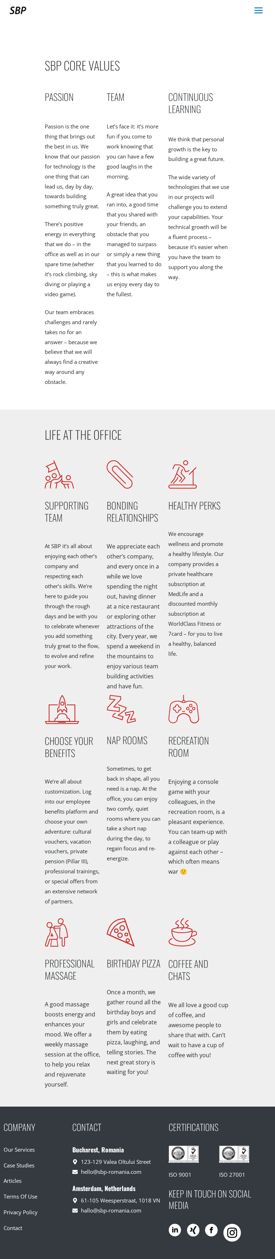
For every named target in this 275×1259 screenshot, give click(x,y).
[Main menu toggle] (258, 10)
